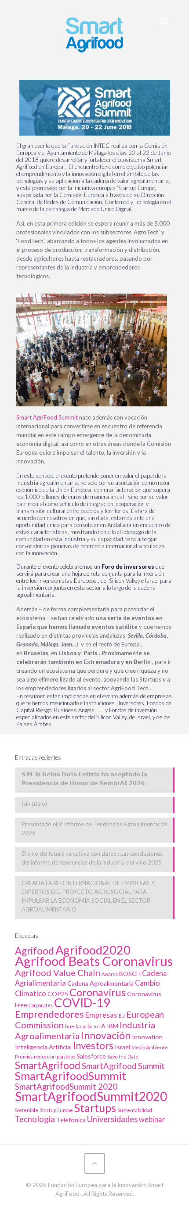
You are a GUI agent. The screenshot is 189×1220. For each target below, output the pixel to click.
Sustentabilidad (134, 1110)
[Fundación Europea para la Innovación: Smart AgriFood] (94, 33)
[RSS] (106, 1206)
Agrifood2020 (93, 950)
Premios (24, 1056)
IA (102, 1026)
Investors (93, 1045)
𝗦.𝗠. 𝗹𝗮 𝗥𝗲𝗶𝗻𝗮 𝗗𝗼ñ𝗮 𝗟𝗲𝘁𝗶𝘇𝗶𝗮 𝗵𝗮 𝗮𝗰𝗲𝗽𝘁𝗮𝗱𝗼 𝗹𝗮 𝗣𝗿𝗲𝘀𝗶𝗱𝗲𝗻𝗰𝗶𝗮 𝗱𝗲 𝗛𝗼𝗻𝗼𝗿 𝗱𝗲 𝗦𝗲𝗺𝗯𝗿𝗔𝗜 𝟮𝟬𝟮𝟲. (84, 778)
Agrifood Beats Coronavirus (94, 961)
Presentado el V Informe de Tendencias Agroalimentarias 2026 (94, 828)
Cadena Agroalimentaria (100, 983)
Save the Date (122, 1056)
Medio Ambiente (149, 1047)
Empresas (101, 1015)
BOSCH (130, 973)
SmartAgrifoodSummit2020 (91, 1096)
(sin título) (34, 803)
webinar (152, 1119)
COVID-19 (82, 1002)
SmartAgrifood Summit (123, 1066)
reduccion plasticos (54, 1056)
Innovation (147, 1037)
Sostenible (26, 1110)
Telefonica (71, 1119)
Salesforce (91, 1056)
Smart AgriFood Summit (47, 417)
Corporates (41, 1005)
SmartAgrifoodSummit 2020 (66, 1086)
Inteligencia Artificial (43, 1047)
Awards (110, 974)
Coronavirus (97, 992)
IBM (112, 1026)
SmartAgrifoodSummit (70, 1075)
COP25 (57, 994)
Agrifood (34, 951)
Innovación (106, 1035)
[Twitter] (82, 1206)
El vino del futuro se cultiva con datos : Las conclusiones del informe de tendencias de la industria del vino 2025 (92, 858)
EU (122, 1016)
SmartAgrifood (47, 1065)
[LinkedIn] (94, 1206)
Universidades (112, 1119)
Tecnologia (35, 1119)
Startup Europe (56, 1110)
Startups (95, 1107)
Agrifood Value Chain (57, 972)
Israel (122, 1047)
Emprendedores (49, 1014)
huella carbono (81, 1026)
